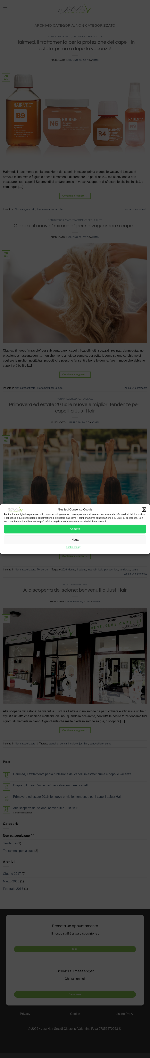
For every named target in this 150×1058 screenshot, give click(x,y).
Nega (75, 539)
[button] (144, 509)
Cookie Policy (73, 547)
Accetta (75, 529)
